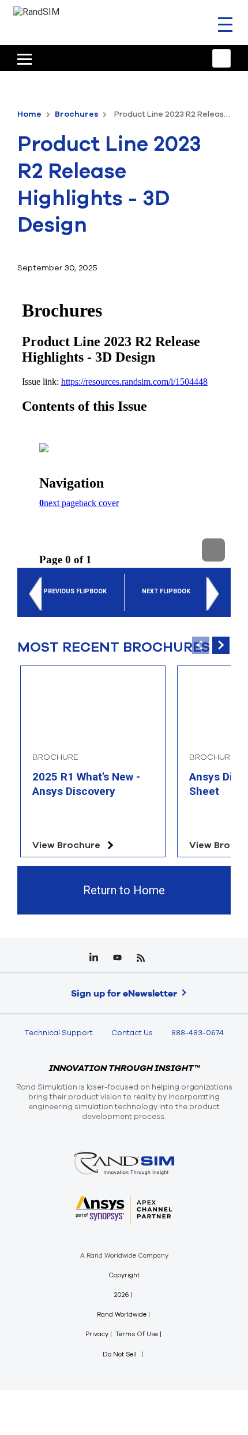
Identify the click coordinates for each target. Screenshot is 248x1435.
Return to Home (124, 890)
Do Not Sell (120, 1354)
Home (30, 114)
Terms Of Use (136, 1334)
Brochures (77, 114)
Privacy (96, 1334)
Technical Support (58, 1033)
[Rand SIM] (36, 11)
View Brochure (66, 845)
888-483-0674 (197, 1033)
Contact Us (132, 1033)
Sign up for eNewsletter (124, 993)
